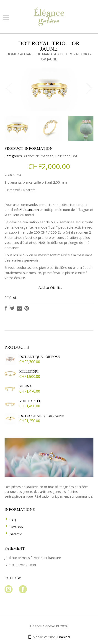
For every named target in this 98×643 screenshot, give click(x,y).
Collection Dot (66, 156)
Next (88, 87)
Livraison (16, 527)
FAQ (13, 520)
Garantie (16, 534)
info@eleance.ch (26, 209)
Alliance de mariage (38, 54)
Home (11, 54)
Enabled (63, 637)
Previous (9, 87)
